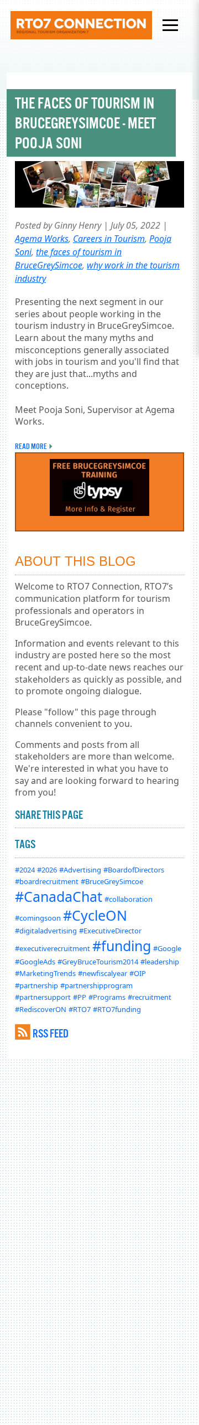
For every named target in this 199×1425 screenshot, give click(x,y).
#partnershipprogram (96, 985)
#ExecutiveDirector (110, 931)
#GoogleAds (35, 962)
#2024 (25, 870)
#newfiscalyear (102, 973)
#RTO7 (80, 1009)
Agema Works (42, 239)
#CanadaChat (58, 896)
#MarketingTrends (45, 973)
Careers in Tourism (109, 239)
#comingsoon (38, 918)
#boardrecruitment (46, 881)
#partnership (36, 985)
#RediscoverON (40, 1009)
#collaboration (128, 899)
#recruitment (149, 997)
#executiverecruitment (52, 948)
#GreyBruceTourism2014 (97, 962)
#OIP (137, 973)
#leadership (159, 962)
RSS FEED (51, 1033)
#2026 (47, 870)
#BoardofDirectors (133, 870)
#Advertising (80, 870)
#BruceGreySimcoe (112, 881)
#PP (79, 997)
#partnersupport (43, 997)
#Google (167, 948)
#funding (121, 945)
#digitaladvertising (46, 931)
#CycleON (95, 915)
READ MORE (31, 446)
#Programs (106, 997)
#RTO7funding (117, 1009)
